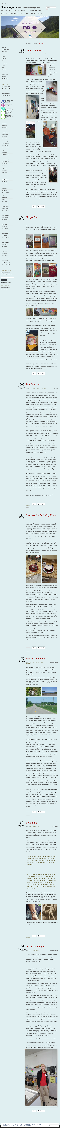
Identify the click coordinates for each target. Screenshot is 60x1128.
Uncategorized (29, 222)
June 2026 (4, 123)
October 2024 (4, 141)
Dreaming (35, 53)
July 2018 (4, 197)
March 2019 (4, 188)
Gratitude (39, 53)
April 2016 (4, 253)
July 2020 (4, 163)
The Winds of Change (6, 93)
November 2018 (5, 190)
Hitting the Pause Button (6, 95)
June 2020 (4, 165)
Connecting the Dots (6, 49)
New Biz (41, 662)
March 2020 (4, 172)
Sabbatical (47, 53)
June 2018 (4, 199)
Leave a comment (54, 53)
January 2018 (4, 208)
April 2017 (4, 226)
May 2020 (4, 168)
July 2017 (4, 219)
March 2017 (4, 228)
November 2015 (5, 264)
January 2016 (4, 260)
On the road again (35, 946)
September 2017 (5, 215)
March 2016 (4, 255)
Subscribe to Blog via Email (6, 270)
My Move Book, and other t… (8, 112)
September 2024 (5, 143)
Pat (30, 53)
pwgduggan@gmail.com (5, 287)
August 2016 (4, 244)
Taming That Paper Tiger (6, 88)
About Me (4, 3)
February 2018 (5, 206)
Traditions (35, 220)
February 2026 (5, 132)
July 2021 (4, 152)
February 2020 (5, 174)
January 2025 (4, 138)
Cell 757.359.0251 (4, 289)
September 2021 (5, 147)
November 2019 (5, 181)
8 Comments (55, 826)
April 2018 (4, 201)
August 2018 (4, 195)
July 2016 (4, 246)
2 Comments (55, 388)
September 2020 (5, 161)
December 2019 (5, 179)
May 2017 (4, 224)
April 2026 (4, 127)
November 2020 (5, 159)
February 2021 (5, 154)
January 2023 (4, 145)
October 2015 (4, 266)
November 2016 (5, 237)
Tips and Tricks (5, 74)
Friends (3, 56)
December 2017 (5, 210)
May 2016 (4, 251)
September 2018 (5, 192)
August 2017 (4, 217)
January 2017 (4, 233)
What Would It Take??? (6, 86)
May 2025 (4, 136)
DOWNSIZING (5, 51)
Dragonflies (32, 217)
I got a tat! (31, 822)
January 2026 (4, 134)
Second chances (34, 50)
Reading (43, 53)
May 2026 (4, 125)
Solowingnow (9, 7)
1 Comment (55, 519)
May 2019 (4, 183)
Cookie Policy (28, 1125)
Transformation (29, 54)
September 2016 (5, 242)
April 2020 (4, 170)
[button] (30, 241)
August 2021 (4, 150)
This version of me (35, 658)
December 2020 (5, 156)
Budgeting (4, 47)
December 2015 (5, 262)
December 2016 (5, 235)
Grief (34, 519)
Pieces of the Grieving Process (42, 515)
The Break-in (33, 384)
